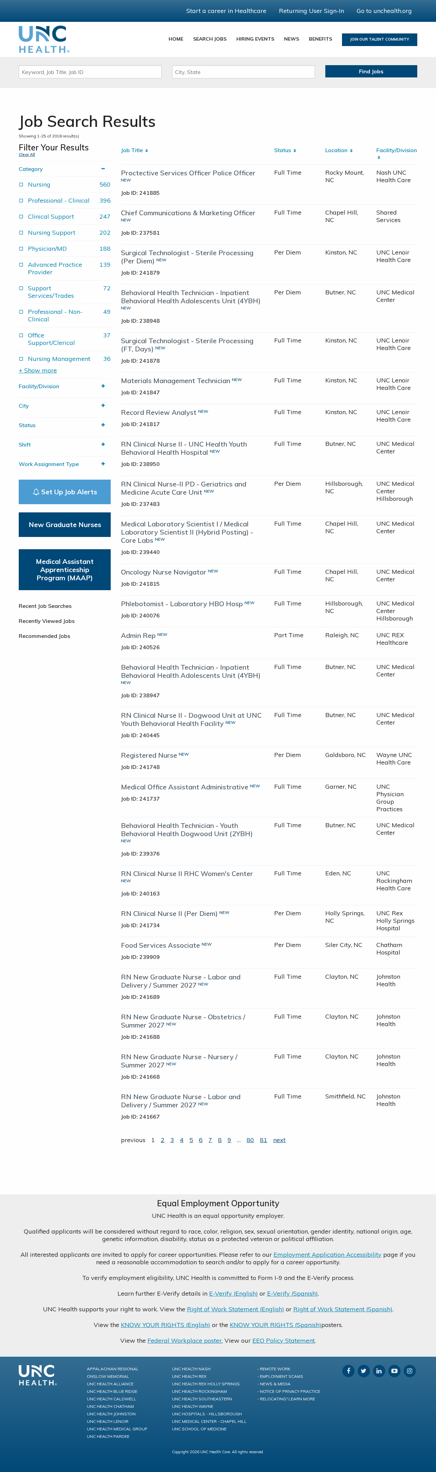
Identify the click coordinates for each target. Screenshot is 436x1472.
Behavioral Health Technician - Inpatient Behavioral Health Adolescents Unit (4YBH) (191, 296)
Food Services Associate (160, 945)
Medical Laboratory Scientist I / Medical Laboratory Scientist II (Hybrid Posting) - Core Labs (187, 532)
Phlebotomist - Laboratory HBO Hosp (182, 603)
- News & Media (274, 1383)
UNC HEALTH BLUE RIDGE (112, 1391)
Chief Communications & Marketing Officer (188, 212)
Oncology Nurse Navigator (163, 572)
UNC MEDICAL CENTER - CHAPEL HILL (209, 1421)
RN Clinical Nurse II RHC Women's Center (187, 873)
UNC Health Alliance (110, 1383)
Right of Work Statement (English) (235, 1309)
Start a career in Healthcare (226, 11)
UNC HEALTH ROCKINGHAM (199, 1391)
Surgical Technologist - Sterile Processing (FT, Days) (187, 344)
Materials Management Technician (175, 380)
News (291, 39)
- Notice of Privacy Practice (288, 1391)
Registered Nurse (149, 755)
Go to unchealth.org (384, 11)
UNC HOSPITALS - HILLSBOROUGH (207, 1413)
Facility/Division (39, 386)
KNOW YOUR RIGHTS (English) (165, 1325)
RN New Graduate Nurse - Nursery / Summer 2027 (179, 1060)
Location (337, 150)
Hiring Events (255, 39)
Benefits (320, 39)
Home (176, 39)
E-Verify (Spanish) (292, 1293)
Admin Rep (138, 635)
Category (31, 168)
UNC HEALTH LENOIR (107, 1421)
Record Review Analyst (159, 412)
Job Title (133, 150)
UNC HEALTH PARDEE (108, 1436)
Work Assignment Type (49, 464)
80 (250, 1140)
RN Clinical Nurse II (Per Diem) (169, 913)
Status (27, 425)
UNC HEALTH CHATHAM (110, 1406)
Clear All (27, 154)
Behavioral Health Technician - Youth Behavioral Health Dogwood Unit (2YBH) (187, 829)
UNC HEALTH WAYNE (192, 1406)
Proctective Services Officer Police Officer (188, 173)
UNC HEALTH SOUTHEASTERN (202, 1398)
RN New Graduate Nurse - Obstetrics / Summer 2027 (183, 1020)
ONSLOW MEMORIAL (108, 1376)
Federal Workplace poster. (185, 1340)
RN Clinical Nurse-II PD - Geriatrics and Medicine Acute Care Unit (183, 488)
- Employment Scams (280, 1376)
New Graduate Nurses (65, 524)
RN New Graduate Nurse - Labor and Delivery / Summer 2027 (180, 981)
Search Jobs (210, 39)
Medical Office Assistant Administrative (184, 787)
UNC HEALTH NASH (191, 1368)
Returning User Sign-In (311, 11)
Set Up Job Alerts (68, 491)
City (24, 405)
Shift (25, 444)
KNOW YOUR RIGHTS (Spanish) (275, 1325)
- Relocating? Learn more (286, 1398)
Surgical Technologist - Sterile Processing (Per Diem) (187, 256)
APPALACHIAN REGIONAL (113, 1368)
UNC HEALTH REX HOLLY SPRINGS (206, 1383)
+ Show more (38, 370)
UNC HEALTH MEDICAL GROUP (117, 1428)
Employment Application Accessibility (328, 1254)
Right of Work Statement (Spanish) (342, 1309)
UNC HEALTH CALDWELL (111, 1398)
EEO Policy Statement (283, 1340)
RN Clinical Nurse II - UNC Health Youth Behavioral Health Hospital (184, 448)
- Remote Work (274, 1368)
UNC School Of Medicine (199, 1428)
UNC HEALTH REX (189, 1376)
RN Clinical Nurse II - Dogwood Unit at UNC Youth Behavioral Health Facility (191, 719)
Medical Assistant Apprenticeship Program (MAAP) (65, 569)
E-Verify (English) (233, 1293)
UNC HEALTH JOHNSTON (111, 1413)
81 (263, 1140)
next (279, 1140)
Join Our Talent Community (379, 39)
